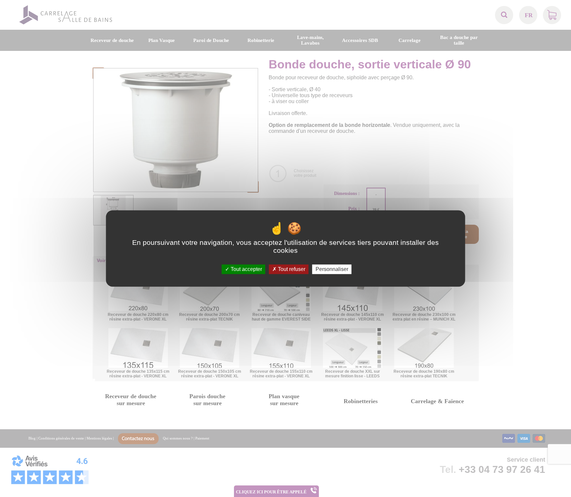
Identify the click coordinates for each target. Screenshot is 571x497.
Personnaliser (332, 269)
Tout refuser (291, 269)
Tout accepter (245, 269)
